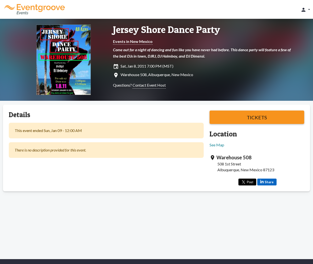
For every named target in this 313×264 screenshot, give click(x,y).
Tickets (257, 117)
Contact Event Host (149, 85)
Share (269, 182)
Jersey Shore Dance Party (166, 29)
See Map (217, 144)
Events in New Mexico (133, 41)
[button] (305, 9)
